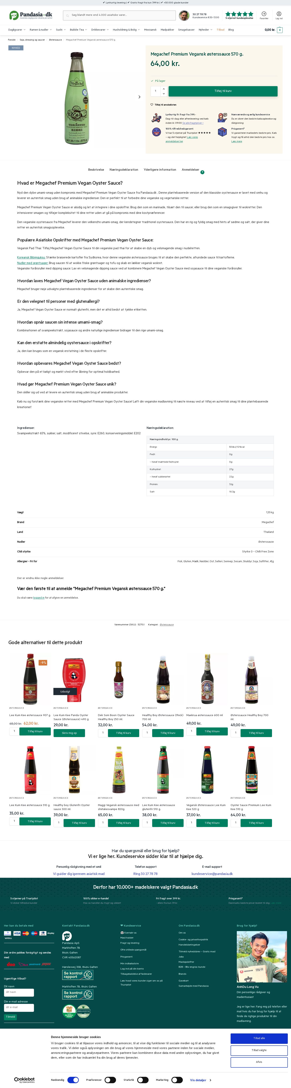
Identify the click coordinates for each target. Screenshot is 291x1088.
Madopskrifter (186, 962)
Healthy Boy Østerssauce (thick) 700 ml (162, 717)
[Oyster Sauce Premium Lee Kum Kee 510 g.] (251, 769)
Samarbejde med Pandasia (194, 986)
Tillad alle (259, 1038)
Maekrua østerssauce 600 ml (204, 715)
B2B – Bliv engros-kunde (192, 967)
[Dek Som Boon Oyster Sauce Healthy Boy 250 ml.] (119, 679)
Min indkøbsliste (129, 963)
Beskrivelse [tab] (96, 170)
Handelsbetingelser (189, 945)
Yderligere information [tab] (160, 170)
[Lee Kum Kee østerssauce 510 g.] (30, 769)
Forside (11, 40)
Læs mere (236, 141)
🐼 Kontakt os (128, 933)
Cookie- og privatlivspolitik (193, 939)
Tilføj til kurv (223, 91)
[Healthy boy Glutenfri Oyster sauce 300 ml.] (74, 769)
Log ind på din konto (132, 968)
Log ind (279, 19)
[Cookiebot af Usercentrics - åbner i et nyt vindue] (24, 1080)
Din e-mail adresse (16, 1001)
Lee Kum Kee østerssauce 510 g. (29, 805)
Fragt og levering (129, 943)
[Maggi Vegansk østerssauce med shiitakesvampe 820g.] (119, 769)
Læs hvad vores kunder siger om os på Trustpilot (141, 982)
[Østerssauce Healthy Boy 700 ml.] (251, 679)
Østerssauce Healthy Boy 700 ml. (249, 717)
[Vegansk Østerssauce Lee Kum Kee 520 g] (207, 769)
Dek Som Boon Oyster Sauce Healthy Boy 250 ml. (116, 717)
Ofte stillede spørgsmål (133, 950)
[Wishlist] (43, 660)
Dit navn (9, 986)
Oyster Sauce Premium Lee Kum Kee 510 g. (251, 807)
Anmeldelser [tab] (192, 170)
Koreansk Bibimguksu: (31, 258)
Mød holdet (126, 938)
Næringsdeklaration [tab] (124, 170)
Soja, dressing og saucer (32, 40)
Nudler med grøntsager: (32, 263)
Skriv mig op (69, 733)
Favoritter (264, 19)
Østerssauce (55, 40)
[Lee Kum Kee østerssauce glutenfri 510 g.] (163, 769)
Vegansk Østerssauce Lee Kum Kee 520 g (206, 807)
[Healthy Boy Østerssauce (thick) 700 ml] (163, 679)
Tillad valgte (259, 1050)
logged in (38, 598)
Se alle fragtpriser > (193, 123)
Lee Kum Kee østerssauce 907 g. (30, 715)
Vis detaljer (198, 1080)
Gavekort (184, 980)
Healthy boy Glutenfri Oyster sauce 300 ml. (72, 807)
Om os (182, 933)
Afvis (259, 1062)
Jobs (181, 956)
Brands (182, 974)
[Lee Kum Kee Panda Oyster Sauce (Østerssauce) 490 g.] (74, 679)
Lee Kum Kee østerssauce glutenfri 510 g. (158, 807)
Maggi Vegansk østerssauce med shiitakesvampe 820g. (118, 807)
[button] (274, 30)
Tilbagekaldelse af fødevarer (136, 974)
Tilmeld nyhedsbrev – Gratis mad (197, 951)
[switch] (110, 1080)
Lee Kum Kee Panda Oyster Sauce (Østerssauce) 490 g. (71, 717)
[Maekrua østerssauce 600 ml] (207, 679)
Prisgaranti (126, 956)
